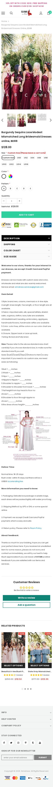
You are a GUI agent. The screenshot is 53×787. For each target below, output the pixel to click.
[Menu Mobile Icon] (3, 13)
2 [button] (25, 689)
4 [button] (31, 689)
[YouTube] (40, 742)
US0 (19, 157)
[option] (26, 71)
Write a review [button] (26, 597)
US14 (19, 164)
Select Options (13, 665)
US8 (45, 157)
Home (4, 21)
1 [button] (22, 689)
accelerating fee (15, 481)
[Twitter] (11, 742)
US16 (26, 164)
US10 (4, 164)
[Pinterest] (25, 742)
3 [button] (28, 689)
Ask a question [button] (26, 605)
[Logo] (26, 13)
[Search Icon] (11, 13)
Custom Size (8, 157)
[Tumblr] (32, 742)
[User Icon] (40, 13)
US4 (32, 157)
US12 (11, 164)
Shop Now (38, 6)
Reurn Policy (35, 528)
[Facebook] (4, 742)
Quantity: (5, 196)
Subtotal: (5, 206)
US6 (39, 157)
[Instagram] (18, 742)
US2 (26, 157)
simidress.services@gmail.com (29, 287)
